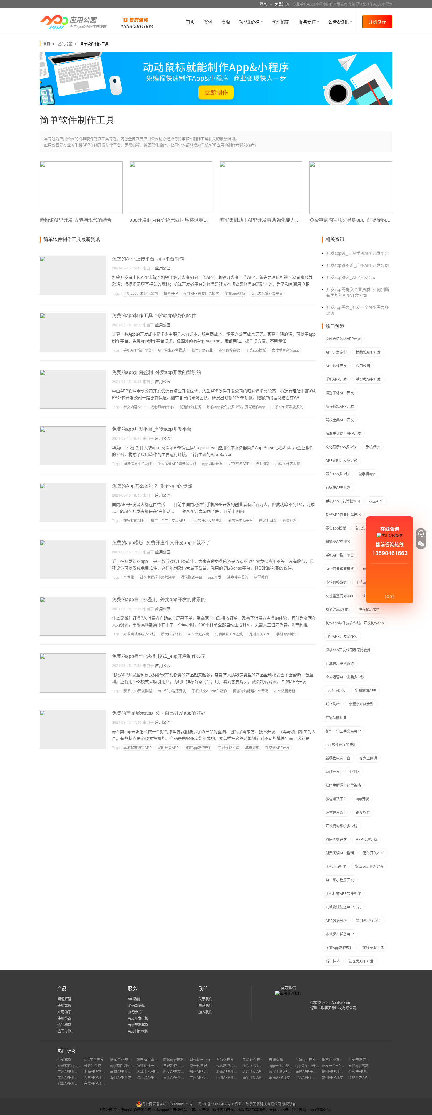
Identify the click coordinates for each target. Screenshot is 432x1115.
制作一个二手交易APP (168, 520)
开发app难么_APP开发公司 (351, 277)
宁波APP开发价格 (309, 1077)
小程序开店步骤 (287, 463)
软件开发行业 (202, 349)
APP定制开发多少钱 (341, 460)
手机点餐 (373, 446)
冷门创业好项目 (368, 920)
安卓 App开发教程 (137, 690)
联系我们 (205, 1005)
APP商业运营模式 (172, 349)
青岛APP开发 (279, 1077)
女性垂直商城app (285, 349)
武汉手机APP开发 (283, 1071)
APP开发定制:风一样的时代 (369, 1059)
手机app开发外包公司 (140, 293)
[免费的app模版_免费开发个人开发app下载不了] (73, 542)
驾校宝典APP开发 (340, 419)
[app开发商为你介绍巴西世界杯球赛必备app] (171, 163)
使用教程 (64, 1005)
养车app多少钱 (337, 473)
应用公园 (162, 268)
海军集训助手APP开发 (343, 433)
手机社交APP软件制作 (209, 690)
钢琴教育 (261, 577)
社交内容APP (134, 406)
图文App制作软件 (198, 747)
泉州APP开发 (332, 1077)
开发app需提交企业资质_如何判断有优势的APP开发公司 (357, 292)
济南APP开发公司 (230, 1071)
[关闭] (389, 596)
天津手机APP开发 (151, 1071)
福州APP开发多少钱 (338, 1071)
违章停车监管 (237, 577)
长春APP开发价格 (98, 1077)
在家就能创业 (134, 520)
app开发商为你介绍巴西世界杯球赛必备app (175, 219)
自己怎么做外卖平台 (267, 293)
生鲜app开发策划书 (310, 1059)
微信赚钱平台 (191, 577)
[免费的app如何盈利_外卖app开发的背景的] (73, 372)
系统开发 (289, 520)
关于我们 (205, 998)
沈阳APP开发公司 (71, 1077)
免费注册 (282, 3)
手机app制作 (286, 633)
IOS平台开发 (94, 1059)
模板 (225, 22)
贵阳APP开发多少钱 (179, 1077)
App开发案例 (138, 1024)
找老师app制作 (162, 406)
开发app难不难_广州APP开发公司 (357, 265)
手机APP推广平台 (137, 349)
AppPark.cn (340, 1002)
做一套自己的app (203, 1065)
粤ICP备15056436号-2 (216, 1103)
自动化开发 (225, 1059)
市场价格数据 (229, 349)
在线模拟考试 (228, 747)
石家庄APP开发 (338, 487)
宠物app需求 (358, 1065)
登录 (263, 3)
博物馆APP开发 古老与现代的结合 (76, 219)
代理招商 (280, 22)
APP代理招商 (198, 633)
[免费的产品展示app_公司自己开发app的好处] (73, 712)
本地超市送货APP (137, 747)
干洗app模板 (256, 349)
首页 (190, 22)
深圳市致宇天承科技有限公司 (333, 1007)
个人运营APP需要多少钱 (177, 463)
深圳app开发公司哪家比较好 (348, 649)
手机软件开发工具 (256, 1059)
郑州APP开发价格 (204, 1071)
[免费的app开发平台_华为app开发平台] (73, 428)
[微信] (421, 544)
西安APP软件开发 (177, 1071)
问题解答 (64, 998)
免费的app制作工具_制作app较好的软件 (154, 315)
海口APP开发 (120, 1077)
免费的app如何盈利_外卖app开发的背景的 (156, 372)
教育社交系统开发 (336, 1059)
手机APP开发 (336, 379)
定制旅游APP (239, 463)
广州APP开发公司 (71, 1071)
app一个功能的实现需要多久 (291, 1065)
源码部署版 (136, 1005)
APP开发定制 (336, 352)
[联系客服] (421, 533)
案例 (208, 22)
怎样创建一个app (150, 1065)
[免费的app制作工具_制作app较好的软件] (73, 315)
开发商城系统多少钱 (139, 633)
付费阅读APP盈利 (229, 633)
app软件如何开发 (124, 1065)
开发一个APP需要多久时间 (343, 1065)
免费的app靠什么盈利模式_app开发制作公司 (159, 656)
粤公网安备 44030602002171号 (167, 1103)
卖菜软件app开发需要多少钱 (79, 1065)
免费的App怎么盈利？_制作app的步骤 (152, 485)
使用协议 (64, 1018)
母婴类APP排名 (338, 541)
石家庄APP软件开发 (364, 1071)
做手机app (367, 473)
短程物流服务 (190, 406)
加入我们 (205, 1011)
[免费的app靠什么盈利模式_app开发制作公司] (73, 655)
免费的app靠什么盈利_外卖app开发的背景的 (159, 599)
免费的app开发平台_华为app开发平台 (152, 429)
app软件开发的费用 (207, 520)
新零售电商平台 (240, 520)
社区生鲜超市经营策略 (157, 577)
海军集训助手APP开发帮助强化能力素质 (262, 219)
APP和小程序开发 (172, 690)
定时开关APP (259, 633)
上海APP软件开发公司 (101, 1071)
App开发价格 (138, 1018)
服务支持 (307, 22)
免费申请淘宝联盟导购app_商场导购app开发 (356, 219)
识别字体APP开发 (340, 392)
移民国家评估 (171, 633)
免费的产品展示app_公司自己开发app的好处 (159, 712)
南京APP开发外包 (124, 1071)
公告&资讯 (339, 22)
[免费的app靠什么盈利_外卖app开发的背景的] (73, 599)
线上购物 (262, 463)
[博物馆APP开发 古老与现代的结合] (81, 163)
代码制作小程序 (228, 1065)
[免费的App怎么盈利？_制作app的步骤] (73, 485)
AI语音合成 (92, 1065)
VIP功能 (134, 998)
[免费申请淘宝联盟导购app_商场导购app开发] (350, 163)
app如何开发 (212, 463)
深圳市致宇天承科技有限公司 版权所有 (265, 1103)
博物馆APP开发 (368, 352)
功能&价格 (250, 22)
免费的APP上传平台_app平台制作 (148, 258)
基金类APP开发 (368, 379)
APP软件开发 (336, 365)
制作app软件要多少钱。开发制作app (236, 406)
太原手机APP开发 (256, 1071)
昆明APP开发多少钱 (232, 1077)
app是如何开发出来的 (312, 1065)
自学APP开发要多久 (287, 406)
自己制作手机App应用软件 (184, 1065)
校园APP (171, 293)
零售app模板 (235, 293)
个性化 (128, 577)
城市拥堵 (252, 747)
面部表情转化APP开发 (343, 338)
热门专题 (64, 1031)
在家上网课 (268, 520)
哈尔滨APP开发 (149, 1077)
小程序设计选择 (254, 1065)
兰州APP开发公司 (204, 1077)
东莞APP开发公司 (98, 1083)
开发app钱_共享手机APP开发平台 (357, 253)
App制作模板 (138, 1031)
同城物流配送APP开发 (250, 690)
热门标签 (65, 43)
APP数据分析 (284, 690)
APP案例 (64, 1059)
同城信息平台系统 (137, 463)
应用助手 (64, 1011)
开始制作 (377, 22)
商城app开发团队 (176, 1059)
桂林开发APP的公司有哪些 (369, 1077)
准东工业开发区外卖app (129, 1059)
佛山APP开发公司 (71, 1083)
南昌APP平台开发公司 (313, 1071)
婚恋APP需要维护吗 (152, 1059)
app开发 (214, 577)
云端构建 (276, 1059)
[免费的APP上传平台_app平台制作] (73, 258)
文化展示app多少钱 (341, 446)
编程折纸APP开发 (340, 406)
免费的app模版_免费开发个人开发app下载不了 (161, 542)
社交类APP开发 (277, 747)
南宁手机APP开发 (256, 1077)
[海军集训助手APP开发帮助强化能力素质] (261, 163)
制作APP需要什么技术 (201, 293)
